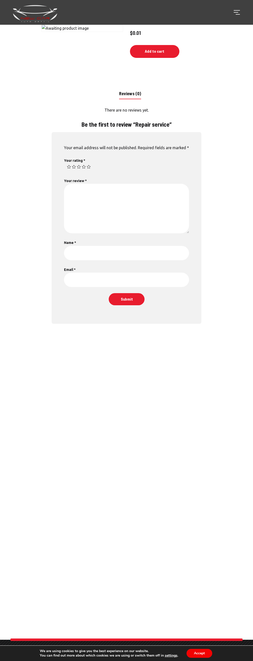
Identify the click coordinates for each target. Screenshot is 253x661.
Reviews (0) (130, 93)
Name (70, 243)
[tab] (130, 93)
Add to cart (154, 51)
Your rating (74, 161)
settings (171, 655)
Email (70, 270)
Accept (199, 653)
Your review (75, 181)
